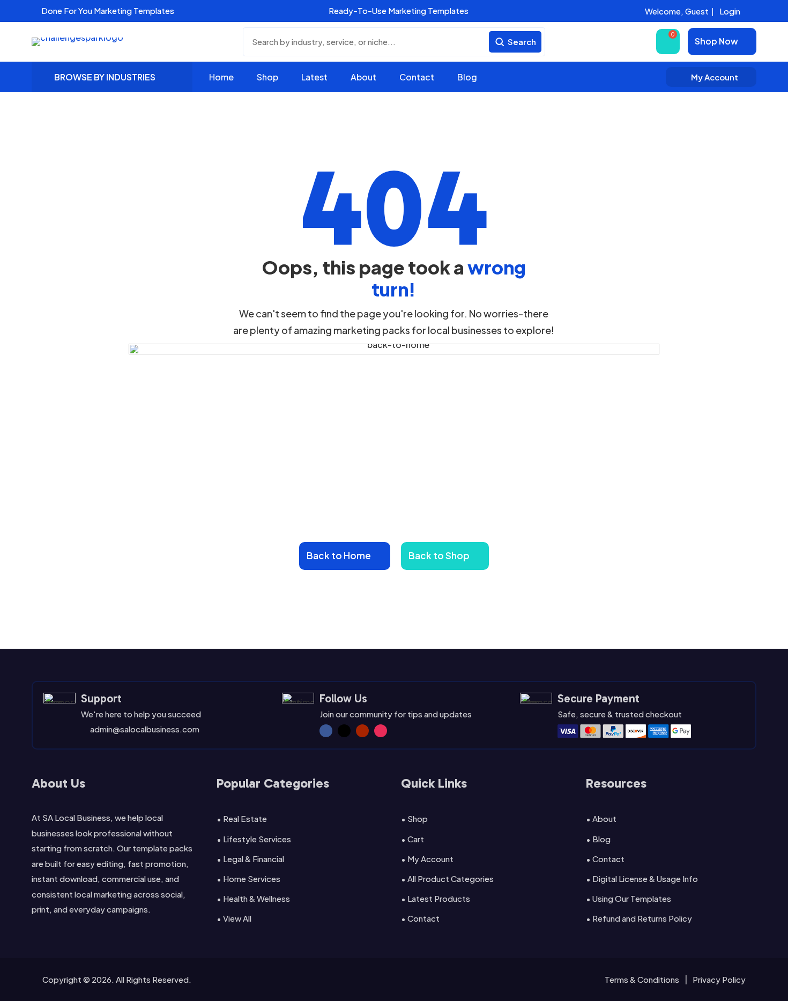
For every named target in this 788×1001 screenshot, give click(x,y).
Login (729, 11)
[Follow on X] (344, 730)
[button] (250, 11)
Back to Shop (439, 555)
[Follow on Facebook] (325, 730)
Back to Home (339, 555)
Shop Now (716, 41)
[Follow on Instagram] (380, 730)
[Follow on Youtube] (362, 730)
